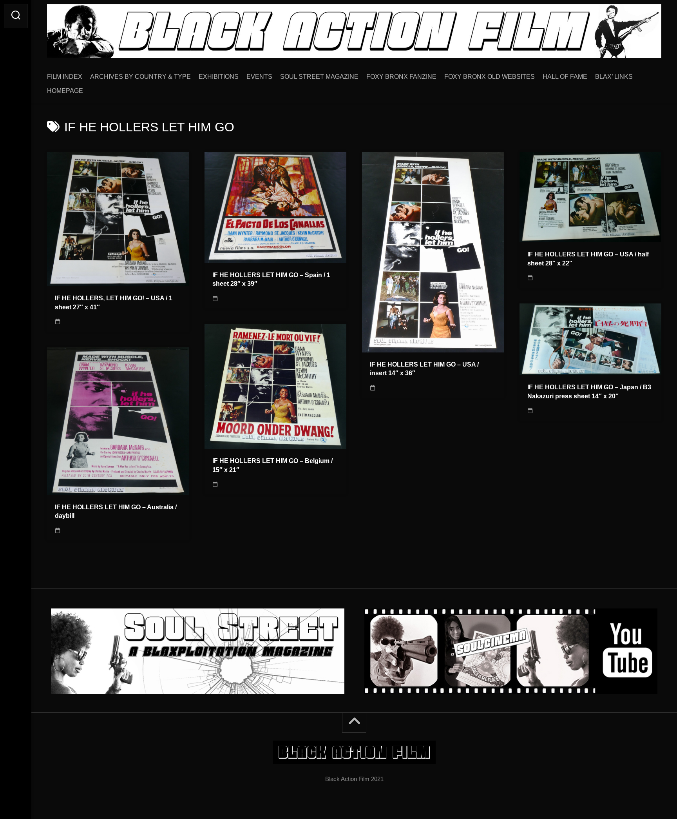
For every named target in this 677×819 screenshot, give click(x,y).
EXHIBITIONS (219, 76)
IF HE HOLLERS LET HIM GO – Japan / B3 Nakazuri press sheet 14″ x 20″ (589, 392)
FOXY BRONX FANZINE (401, 76)
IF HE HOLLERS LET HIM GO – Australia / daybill (116, 511)
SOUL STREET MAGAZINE (319, 76)
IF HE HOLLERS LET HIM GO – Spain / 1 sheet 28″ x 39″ (271, 279)
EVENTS (259, 76)
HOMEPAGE (65, 90)
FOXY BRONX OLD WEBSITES (489, 76)
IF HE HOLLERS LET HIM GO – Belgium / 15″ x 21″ (272, 465)
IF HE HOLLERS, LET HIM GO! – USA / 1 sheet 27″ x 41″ (113, 303)
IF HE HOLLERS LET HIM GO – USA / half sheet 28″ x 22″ (588, 259)
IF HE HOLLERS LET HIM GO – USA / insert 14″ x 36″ (424, 369)
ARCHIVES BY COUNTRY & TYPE (140, 76)
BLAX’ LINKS (614, 76)
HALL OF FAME (565, 76)
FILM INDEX (64, 76)
